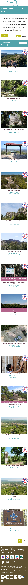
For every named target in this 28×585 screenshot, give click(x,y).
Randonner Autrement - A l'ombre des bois (14, 282)
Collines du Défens (14, 160)
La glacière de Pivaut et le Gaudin (14, 129)
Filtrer (4, 35)
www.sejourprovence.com (7, 572)
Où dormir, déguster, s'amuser (8, 15)
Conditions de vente (6, 549)
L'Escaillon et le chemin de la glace (14, 465)
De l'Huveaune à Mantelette (14, 435)
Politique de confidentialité (21, 548)
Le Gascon (14, 312)
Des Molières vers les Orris (14, 221)
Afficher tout (23, 43)
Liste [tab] (19, 36)
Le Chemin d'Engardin (14, 251)
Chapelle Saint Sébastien (14, 404)
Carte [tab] (24, 36)
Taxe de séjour (8, 552)
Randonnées (20, 15)
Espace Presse (9, 551)
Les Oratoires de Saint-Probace (14, 68)
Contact (3, 548)
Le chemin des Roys (14, 527)
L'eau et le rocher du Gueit (14, 374)
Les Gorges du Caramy (14, 98)
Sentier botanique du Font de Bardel (14, 343)
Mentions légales (10, 548)
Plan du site (16, 551)
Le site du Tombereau (14, 190)
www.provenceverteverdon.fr (13, 570)
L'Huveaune (14, 496)
